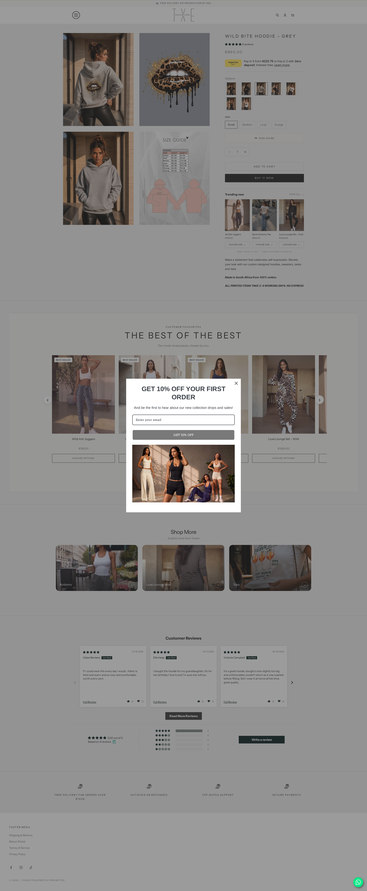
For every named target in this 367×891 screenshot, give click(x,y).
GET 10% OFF (184, 435)
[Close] (236, 383)
